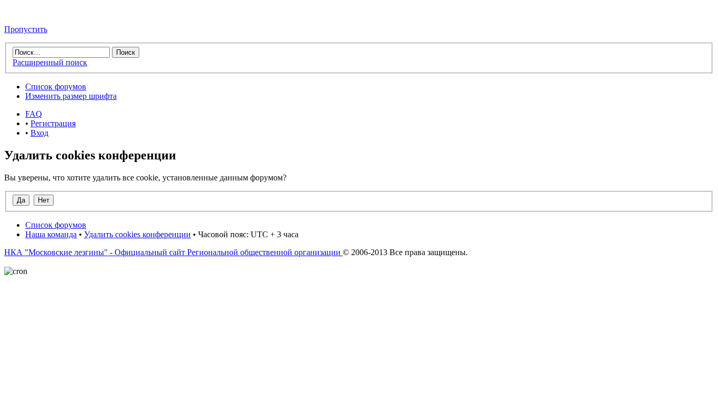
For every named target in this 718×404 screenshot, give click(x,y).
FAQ (33, 113)
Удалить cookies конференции (137, 234)
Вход (39, 132)
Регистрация (53, 123)
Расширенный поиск (50, 62)
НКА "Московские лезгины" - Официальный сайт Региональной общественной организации (173, 252)
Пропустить (25, 29)
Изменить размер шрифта (71, 96)
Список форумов (55, 86)
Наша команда (51, 234)
